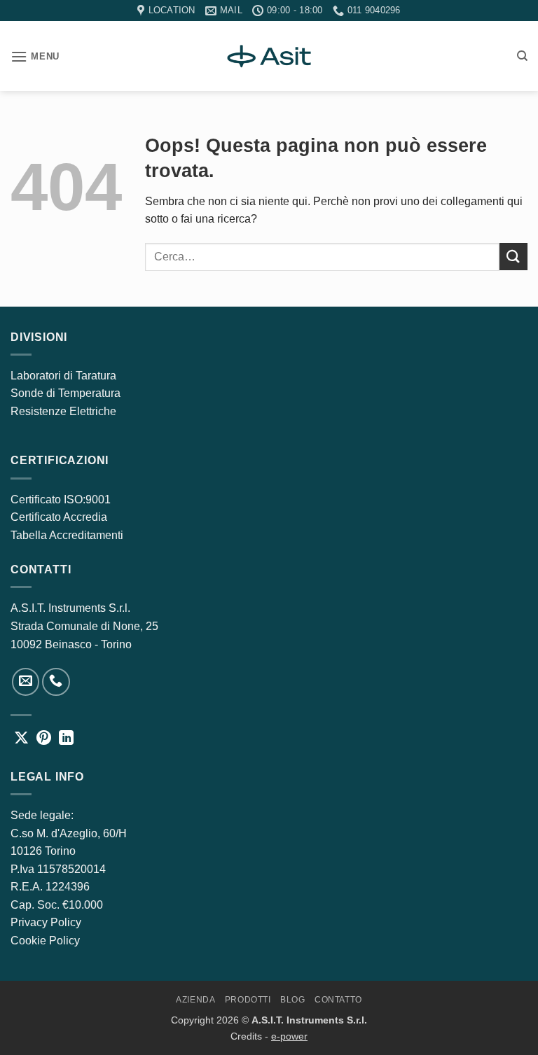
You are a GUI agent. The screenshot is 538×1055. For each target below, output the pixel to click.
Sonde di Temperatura (65, 393)
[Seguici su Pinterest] (43, 739)
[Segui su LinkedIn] (66, 739)
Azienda (195, 1000)
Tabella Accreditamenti (67, 535)
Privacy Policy (46, 922)
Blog (292, 1000)
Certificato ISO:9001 (61, 499)
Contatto (338, 1000)
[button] (35, 56)
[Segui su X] (21, 739)
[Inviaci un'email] (26, 682)
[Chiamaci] (56, 682)
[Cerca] (522, 56)
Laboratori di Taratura (63, 376)
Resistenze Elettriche (63, 411)
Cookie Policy (45, 940)
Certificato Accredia (59, 517)
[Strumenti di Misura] (269, 56)
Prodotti (248, 1000)
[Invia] (513, 256)
